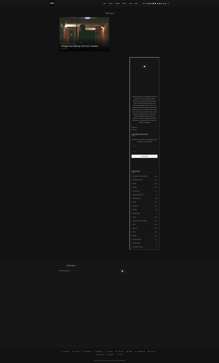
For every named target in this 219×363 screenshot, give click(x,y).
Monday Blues (145, 213)
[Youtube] (153, 3)
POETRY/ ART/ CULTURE (145, 220)
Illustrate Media (121, 360)
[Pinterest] (149, 3)
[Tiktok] (165, 3)
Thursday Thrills (145, 239)
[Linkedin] (151, 3)
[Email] (155, 3)
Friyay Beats (145, 191)
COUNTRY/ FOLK (145, 180)
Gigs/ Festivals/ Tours (145, 194)
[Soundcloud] (157, 3)
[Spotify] (159, 3)
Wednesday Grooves (145, 247)
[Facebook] (143, 3)
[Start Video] (144, 66)
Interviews (117, 3)
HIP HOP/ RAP (145, 198)
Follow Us (134, 129)
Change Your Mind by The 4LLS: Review (79, 46)
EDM (145, 183)
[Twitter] (145, 3)
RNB (145, 232)
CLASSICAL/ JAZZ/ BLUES (145, 176)
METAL (145, 209)
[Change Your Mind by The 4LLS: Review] (84, 34)
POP (145, 224)
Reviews (124, 3)
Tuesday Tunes (145, 243)
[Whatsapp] (161, 3)
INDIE (145, 202)
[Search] (168, 3)
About (130, 3)
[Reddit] (163, 3)
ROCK (145, 235)
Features (110, 3)
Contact (136, 3)
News (104, 3)
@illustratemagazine (64, 270)
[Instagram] (147, 3)
